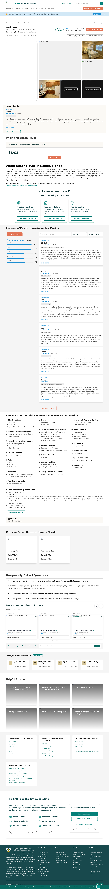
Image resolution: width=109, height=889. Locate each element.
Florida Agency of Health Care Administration (22, 186)
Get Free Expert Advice (28, 218)
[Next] (101, 606)
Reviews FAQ (77, 865)
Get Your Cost (54, 158)
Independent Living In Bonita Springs (19, 771)
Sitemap (42, 865)
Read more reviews (47, 408)
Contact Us (76, 869)
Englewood (12, 751)
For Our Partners (61, 862)
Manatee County (46, 748)
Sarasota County (46, 746)
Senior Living (9, 23)
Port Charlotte (13, 749)
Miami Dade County (47, 751)
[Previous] (96, 606)
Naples (21, 23)
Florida (16, 23)
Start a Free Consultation (92, 8)
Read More (97, 14)
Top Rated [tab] (16, 609)
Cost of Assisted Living (84, 687)
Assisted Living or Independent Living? (87, 713)
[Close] (104, 14)
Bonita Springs (13, 741)
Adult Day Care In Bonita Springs (18, 776)
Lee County (45, 743)
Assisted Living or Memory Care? (54, 712)
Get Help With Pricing (94, 29)
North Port (12, 754)
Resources (43, 860)
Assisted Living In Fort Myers (17, 782)
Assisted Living (31, 35)
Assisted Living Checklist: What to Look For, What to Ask (54, 688)
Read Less (37, 655)
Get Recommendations (54, 218)
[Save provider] (101, 22)
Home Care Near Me (96, 864)
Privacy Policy (44, 869)
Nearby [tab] (8, 609)
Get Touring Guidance (81, 218)
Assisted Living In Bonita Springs (18, 773)
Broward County (46, 753)
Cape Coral (11, 746)
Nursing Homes (79, 746)
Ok (98, 887)
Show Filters (94, 234)
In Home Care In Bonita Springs (17, 768)
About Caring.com (79, 852)
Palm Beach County (47, 756)
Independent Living (80, 749)
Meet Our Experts (79, 854)
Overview (13, 145)
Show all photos (93, 89)
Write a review (15, 234)
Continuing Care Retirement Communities (87, 751)
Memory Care (19, 35)
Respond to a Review (84, 818)
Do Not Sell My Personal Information (44, 873)
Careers (75, 867)
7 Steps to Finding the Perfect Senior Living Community (20, 688)
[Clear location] (93, 646)
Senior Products (45, 862)
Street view (72, 89)
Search (97, 646)
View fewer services (16, 512)
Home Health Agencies (81, 754)
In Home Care (79, 744)
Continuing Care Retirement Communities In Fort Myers (21, 779)
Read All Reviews (13, 132)
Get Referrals (60, 860)
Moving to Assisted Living (18, 712)
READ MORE (10, 128)
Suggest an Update (84, 814)
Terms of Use (21, 875)
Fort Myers (12, 744)
